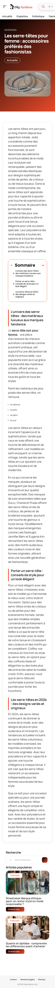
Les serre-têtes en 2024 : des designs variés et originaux (27, 294)
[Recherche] (43, 6)
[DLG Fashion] (21, 6)
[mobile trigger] (5, 6)
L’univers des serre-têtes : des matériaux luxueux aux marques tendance (28, 273)
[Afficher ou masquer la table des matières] (39, 265)
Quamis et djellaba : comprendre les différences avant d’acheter (26, 945)
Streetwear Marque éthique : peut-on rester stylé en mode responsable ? (24, 901)
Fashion (15, 875)
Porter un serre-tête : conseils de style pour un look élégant (26, 284)
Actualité (12, 60)
